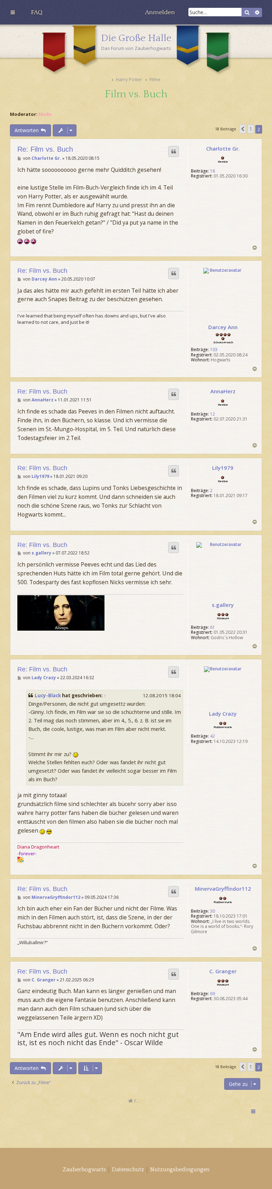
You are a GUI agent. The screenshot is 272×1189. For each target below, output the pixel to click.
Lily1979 (222, 467)
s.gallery (223, 604)
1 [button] (250, 128)
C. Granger (223, 971)
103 (213, 349)
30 (212, 911)
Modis (45, 114)
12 (212, 414)
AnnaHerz (223, 391)
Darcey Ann (223, 327)
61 (212, 627)
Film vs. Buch (136, 94)
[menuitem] (36, 12)
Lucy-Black (48, 695)
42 (212, 736)
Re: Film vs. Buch (45, 149)
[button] (242, 129)
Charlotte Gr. (223, 148)
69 (212, 993)
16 (212, 171)
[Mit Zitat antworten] (173, 151)
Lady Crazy (223, 713)
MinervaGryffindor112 (223, 888)
